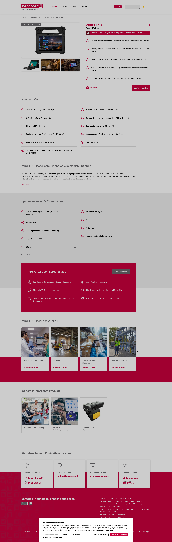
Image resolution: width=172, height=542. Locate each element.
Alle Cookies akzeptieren (119, 534)
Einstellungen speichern (100, 534)
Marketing (76, 534)
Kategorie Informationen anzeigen (52, 537)
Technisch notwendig (51, 534)
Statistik (65, 534)
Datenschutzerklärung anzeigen (104, 530)
